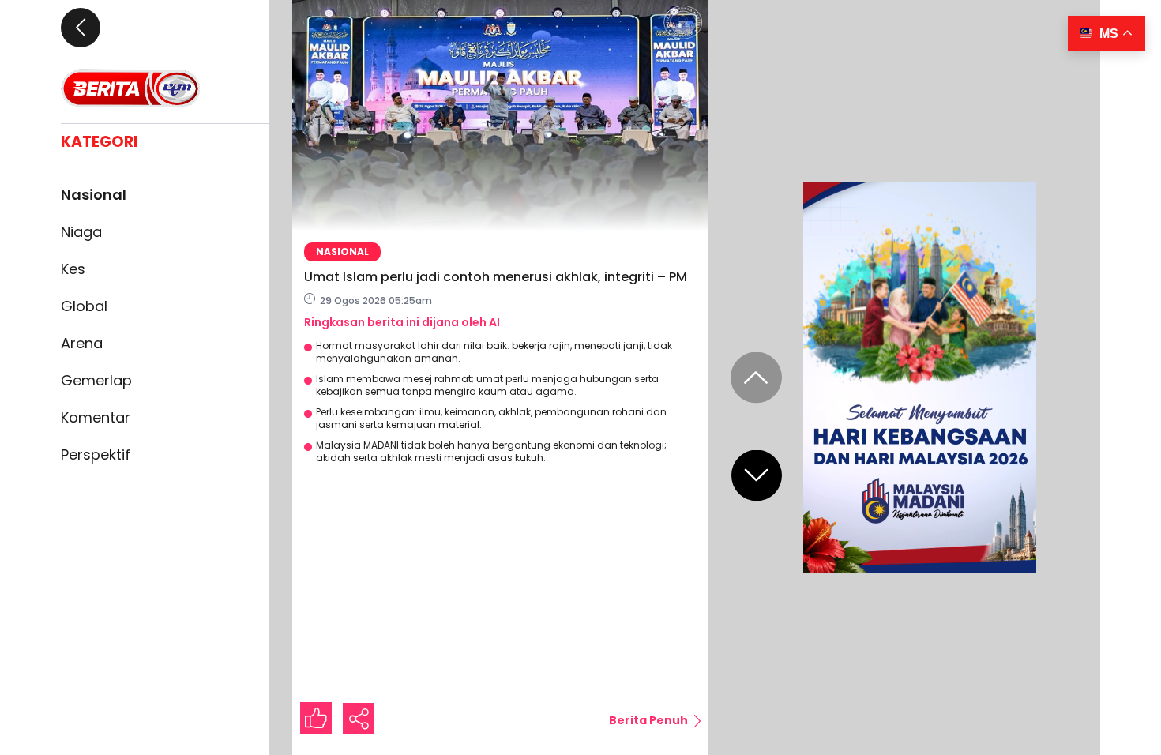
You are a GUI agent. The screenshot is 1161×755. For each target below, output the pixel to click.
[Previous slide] (756, 378)
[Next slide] (756, 475)
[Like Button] (316, 718)
